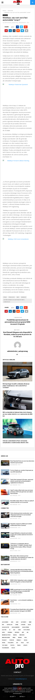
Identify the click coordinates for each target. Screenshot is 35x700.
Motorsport (5, 564)
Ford (19, 629)
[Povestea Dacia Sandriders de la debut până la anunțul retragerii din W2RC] (5, 611)
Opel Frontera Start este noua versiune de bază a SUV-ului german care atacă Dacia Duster (21, 491)
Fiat (14, 629)
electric (4, 629)
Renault (19, 640)
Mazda (15, 635)
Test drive (4, 645)
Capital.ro (9, 624)
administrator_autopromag (11, 22)
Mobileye (23, 297)
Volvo (13, 647)
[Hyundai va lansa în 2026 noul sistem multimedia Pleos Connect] (5, 526)
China (16, 624)
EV (9, 629)
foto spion (27, 629)
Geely (3, 632)
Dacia (29, 624)
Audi (17, 622)
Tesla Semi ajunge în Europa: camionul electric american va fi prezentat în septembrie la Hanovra (21, 481)
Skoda (25, 640)
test (27, 642)
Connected (5, 508)
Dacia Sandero (15, 627)
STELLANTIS (10, 642)
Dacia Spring (25, 627)
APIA (12, 622)
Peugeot (4, 640)
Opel (25, 637)
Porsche (11, 640)
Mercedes (21, 635)
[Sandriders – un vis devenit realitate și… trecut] (5, 602)
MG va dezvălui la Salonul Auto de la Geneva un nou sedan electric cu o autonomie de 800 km (17, 414)
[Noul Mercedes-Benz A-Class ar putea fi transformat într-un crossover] (5, 503)
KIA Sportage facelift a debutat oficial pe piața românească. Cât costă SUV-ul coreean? (16, 385)
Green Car (4, 456)
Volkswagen (5, 647)
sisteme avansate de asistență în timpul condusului (14, 300)
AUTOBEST (23, 622)
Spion (3, 642)
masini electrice (6, 635)
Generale (5, 15)
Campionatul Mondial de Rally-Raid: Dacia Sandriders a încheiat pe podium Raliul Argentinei (21, 571)
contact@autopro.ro (21, 679)
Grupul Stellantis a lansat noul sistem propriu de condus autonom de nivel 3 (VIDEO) (21, 534)
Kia (27, 632)
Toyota (12, 645)
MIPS (18, 297)
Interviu (17, 632)
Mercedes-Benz (6, 637)
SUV (17, 642)
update (25, 645)
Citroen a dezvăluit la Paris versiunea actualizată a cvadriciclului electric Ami (15, 441)
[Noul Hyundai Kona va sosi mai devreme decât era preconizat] (5, 463)
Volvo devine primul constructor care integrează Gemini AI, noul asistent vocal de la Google (21, 514)
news (14, 637)
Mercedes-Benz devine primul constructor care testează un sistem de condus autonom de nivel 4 (21, 557)
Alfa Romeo (5, 622)
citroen (23, 624)
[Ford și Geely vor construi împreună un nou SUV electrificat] (5, 472)
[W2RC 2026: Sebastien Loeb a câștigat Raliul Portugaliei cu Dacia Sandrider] (5, 582)
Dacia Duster (5, 627)
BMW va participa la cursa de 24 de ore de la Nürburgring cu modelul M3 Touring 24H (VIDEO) (21, 591)
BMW (30, 622)
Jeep (23, 632)
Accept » (13, 696)
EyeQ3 (5, 297)
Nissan (20, 637)
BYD (3, 624)
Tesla (22, 642)
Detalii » (22, 696)
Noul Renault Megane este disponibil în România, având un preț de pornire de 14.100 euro (17, 334)
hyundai (10, 632)
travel (19, 645)
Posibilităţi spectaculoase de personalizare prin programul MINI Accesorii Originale (17, 322)
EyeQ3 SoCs (12, 297)
